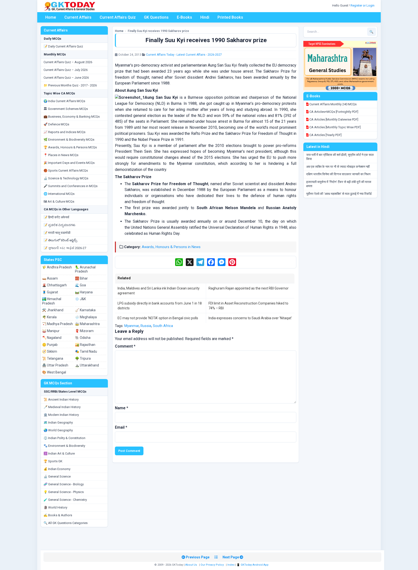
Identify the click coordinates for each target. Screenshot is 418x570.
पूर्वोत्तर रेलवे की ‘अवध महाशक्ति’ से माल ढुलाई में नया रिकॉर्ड (339, 194)
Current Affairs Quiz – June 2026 (66, 77)
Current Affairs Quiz (118, 17)
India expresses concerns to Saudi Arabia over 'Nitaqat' (250, 318)
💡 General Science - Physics (64, 492)
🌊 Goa (80, 285)
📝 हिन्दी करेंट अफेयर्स (56, 217)
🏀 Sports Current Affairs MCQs (66, 170)
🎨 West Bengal (54, 372)
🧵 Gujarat (50, 292)
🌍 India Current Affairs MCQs (64, 101)
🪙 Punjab (50, 345)
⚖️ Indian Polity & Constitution (64, 438)
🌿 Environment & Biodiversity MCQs (69, 139)
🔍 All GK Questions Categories (66, 523)
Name (121, 408)
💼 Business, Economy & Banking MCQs (72, 116)
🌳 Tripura (83, 358)
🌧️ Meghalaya (86, 317)
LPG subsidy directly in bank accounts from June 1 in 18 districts (160, 305)
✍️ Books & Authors (58, 515)
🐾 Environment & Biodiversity (64, 446)
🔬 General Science (57, 476)
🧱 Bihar (81, 278)
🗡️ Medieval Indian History (62, 407)
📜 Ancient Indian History (61, 399)
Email (121, 427)
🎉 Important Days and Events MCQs (69, 163)
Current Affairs (77, 17)
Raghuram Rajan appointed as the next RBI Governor (249, 288)
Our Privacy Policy (212, 564)
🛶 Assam (50, 278)
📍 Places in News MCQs (61, 155)
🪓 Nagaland (51, 338)
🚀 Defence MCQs (56, 124)
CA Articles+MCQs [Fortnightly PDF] (333, 112)
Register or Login (363, 5)
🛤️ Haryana (84, 292)
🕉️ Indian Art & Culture (59, 453)
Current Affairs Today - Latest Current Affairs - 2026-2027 (184, 54)
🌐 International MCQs (59, 194)
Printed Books (230, 17)
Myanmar (131, 326)
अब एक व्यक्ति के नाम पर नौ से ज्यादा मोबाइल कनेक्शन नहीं (338, 166)
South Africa (163, 326)
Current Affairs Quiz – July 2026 (66, 70)
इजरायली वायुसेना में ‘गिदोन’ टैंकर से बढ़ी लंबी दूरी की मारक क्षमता (338, 184)
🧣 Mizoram (84, 331)
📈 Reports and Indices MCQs (64, 132)
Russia (146, 326)
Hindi (204, 17)
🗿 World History (55, 507)
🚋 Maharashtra (87, 324)
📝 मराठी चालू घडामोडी (57, 233)
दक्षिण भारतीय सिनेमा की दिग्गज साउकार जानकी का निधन (338, 174)
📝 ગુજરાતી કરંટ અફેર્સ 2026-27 (65, 248)
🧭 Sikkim (49, 351)
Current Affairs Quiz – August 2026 (68, 62)
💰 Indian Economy (57, 469)
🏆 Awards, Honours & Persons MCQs (70, 147)
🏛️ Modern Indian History (61, 415)
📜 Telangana (52, 358)
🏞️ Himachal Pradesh (51, 301)
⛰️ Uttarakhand (87, 365)
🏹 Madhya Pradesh (57, 324)
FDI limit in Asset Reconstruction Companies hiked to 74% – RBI (248, 305)
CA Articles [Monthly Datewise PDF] (333, 119)
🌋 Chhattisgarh (54, 285)
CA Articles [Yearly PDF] (325, 135)
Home (50, 17)
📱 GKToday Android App (253, 564)
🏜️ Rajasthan (85, 345)
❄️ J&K (80, 299)
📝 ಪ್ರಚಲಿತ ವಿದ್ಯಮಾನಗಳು (59, 225)
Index (230, 564)
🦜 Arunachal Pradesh (85, 269)
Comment (125, 346)
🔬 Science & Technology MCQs (66, 178)
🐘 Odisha (82, 338)
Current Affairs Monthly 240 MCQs (333, 104)
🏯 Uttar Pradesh (55, 365)
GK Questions (156, 17)
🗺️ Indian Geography (58, 422)
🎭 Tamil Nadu (86, 351)
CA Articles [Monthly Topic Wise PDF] (335, 127)
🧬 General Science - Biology (64, 484)
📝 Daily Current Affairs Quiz (63, 46)
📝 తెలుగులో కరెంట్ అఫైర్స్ (60, 240)
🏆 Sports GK (53, 461)
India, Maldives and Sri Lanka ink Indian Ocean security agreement (159, 290)
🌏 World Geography (58, 430)
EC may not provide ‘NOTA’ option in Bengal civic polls (158, 318)
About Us (191, 564)
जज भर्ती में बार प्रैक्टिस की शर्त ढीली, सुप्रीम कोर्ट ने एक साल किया (340, 157)
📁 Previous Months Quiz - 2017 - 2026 (70, 85)
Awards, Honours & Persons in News (171, 247)
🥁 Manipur (51, 331)
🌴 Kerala (49, 317)
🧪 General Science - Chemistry (65, 500)
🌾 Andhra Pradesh (57, 267)
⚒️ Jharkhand (52, 310)
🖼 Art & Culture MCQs (59, 201)
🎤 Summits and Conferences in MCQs (70, 186)
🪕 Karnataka (85, 310)
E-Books (184, 17)
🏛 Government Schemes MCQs (66, 109)
